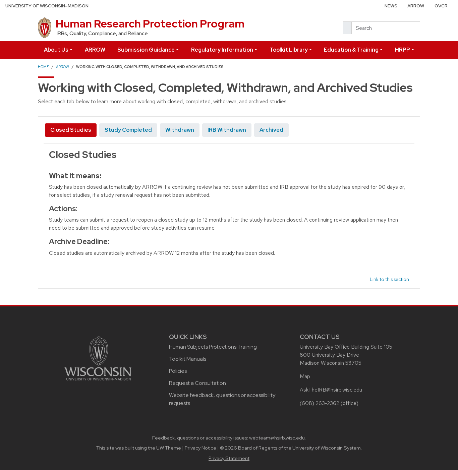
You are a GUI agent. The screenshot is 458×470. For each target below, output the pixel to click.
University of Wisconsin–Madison (47, 6)
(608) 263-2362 (319, 403)
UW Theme (168, 448)
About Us (56, 49)
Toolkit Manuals (187, 358)
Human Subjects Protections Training (213, 346)
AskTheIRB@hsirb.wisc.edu (331, 389)
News (391, 6)
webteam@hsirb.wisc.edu (277, 437)
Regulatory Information (222, 49)
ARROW (415, 6)
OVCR (441, 6)
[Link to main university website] (97, 357)
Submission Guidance (146, 49)
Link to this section (389, 279)
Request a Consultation (197, 383)
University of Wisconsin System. (327, 448)
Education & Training (351, 49)
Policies (178, 370)
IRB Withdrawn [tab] (227, 129)
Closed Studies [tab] (70, 129)
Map (305, 376)
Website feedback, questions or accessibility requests (222, 399)
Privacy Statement (229, 458)
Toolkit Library (289, 49)
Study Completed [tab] (128, 129)
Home (43, 66)
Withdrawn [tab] (179, 129)
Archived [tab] (271, 129)
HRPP (402, 49)
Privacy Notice (200, 448)
